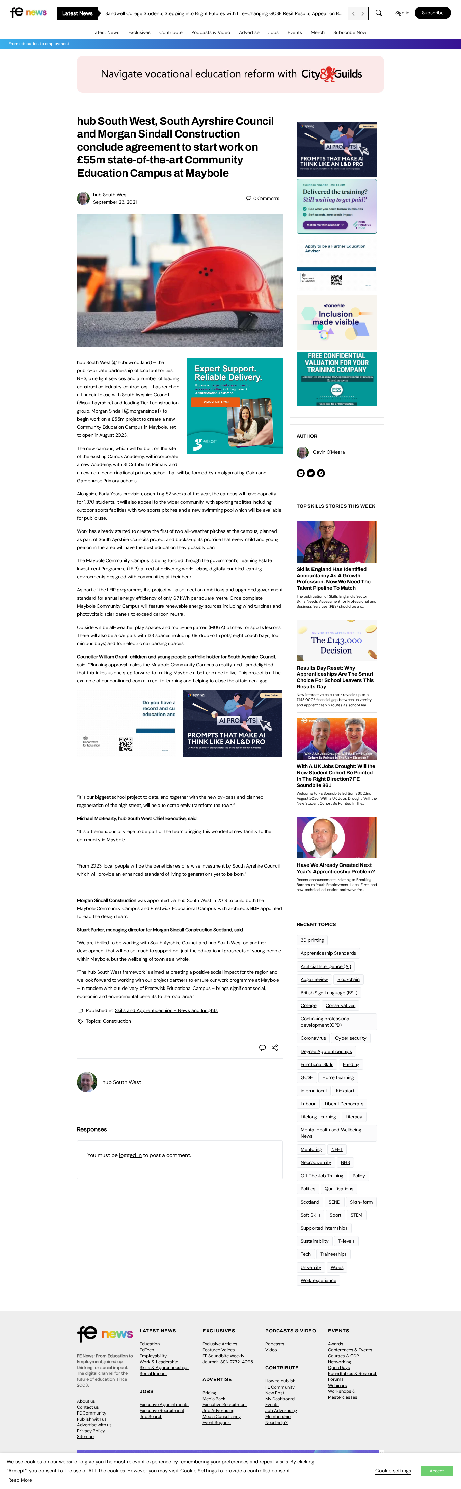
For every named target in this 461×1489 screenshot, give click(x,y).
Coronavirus (313, 1038)
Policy (359, 1176)
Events (295, 32)
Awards (335, 1344)
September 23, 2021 (115, 202)
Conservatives (340, 1005)
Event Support (216, 1422)
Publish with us (92, 1419)
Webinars (337, 1385)
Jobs (273, 32)
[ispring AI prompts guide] (232, 754)
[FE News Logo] (28, 12)
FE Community (91, 1413)
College (308, 1005)
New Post (274, 1393)
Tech (306, 1254)
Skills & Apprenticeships (164, 1367)
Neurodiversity (316, 1162)
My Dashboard (280, 1399)
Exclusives (139, 32)
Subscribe (433, 13)
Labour (308, 1104)
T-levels (346, 1241)
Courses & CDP (343, 1356)
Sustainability (315, 1241)
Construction (117, 1021)
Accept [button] (437, 1471)
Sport (335, 1215)
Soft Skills (310, 1215)
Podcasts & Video (210, 32)
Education (150, 1344)
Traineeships (333, 1254)
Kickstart (345, 1091)
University (311, 1267)
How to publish (280, 1381)
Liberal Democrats (344, 1104)
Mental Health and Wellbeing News (331, 1133)
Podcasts (274, 1344)
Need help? (276, 1422)
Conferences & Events (350, 1350)
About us (86, 1401)
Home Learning (338, 1077)
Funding (351, 1064)
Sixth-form (361, 1202)
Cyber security (351, 1038)
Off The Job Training (322, 1176)
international (314, 1091)
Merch (318, 32)
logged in (130, 1155)
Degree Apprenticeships (326, 1051)
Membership (278, 1416)
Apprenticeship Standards (328, 953)
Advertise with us (94, 1425)
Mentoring (311, 1149)
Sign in (402, 13)
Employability (153, 1356)
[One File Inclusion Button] (337, 321)
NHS (345, 1162)
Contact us (88, 1407)
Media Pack (213, 1399)
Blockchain (348, 979)
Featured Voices (218, 1350)
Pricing (209, 1393)
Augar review (314, 979)
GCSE (307, 1077)
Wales (337, 1267)
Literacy (354, 1117)
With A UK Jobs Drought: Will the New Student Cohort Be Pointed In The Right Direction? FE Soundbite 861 (220, 13)
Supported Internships (324, 1228)
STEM (356, 1215)
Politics (308, 1189)
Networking (339, 1362)
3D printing (312, 940)
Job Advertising (218, 1411)
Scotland (310, 1202)
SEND (335, 1202)
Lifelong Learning (318, 1117)
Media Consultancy (221, 1416)
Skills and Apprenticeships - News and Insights (166, 1010)
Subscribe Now (350, 32)
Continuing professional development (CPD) (325, 1021)
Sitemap (85, 1436)
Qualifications (339, 1189)
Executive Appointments (164, 1404)
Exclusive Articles (219, 1344)
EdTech (147, 1350)
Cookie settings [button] (393, 1470)
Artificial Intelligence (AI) (326, 966)
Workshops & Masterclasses (342, 1394)
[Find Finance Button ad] (337, 206)
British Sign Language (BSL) (329, 993)
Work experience (318, 1280)
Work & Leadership (159, 1362)
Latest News (105, 32)
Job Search (151, 1416)
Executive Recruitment (162, 1411)
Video (271, 1350)
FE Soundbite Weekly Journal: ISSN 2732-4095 (227, 1359)
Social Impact (153, 1373)
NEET (337, 1149)
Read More (20, 1480)
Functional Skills (317, 1064)
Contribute (171, 32)
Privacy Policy (91, 1431)
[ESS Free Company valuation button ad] (337, 378)
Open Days (339, 1367)
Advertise (249, 32)
